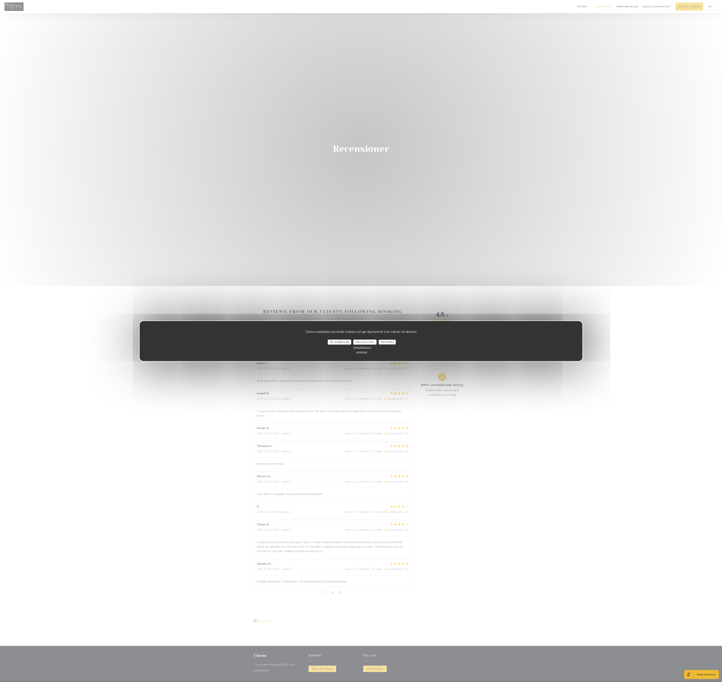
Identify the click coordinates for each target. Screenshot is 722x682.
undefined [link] (361, 352)
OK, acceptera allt (339, 342)
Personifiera (387, 342)
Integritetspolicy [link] (362, 347)
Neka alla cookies (365, 342)
